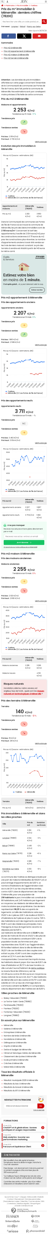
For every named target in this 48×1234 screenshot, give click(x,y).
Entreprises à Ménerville (14, 1032)
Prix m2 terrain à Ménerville (16, 58)
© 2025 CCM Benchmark (24, 1206)
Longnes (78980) (11, 1015)
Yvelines (34, 5)
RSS (42, 1201)
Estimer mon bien (37, 290)
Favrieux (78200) (11, 1008)
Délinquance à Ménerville (15, 1043)
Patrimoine (10, 5)
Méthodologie (41, 142)
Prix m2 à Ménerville (13, 48)
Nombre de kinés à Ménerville (17, 1036)
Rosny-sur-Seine (34, 26)
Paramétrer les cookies (11, 1201)
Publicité (40, 1197)
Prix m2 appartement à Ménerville (19, 51)
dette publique (37, 968)
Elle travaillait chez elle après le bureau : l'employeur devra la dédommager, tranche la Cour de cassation (22, 1162)
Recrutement (19, 1199)
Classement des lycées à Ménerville (20, 1056)
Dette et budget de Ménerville (17, 1050)
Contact (11, 1199)
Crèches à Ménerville (13, 1063)
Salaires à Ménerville (13, 1029)
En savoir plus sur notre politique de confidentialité (20, 547)
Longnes (14, 26)
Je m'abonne (22, 542)
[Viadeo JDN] (35, 1226)
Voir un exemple (38, 1110)
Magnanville (7, 861)
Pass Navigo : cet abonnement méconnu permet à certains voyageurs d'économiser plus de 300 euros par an (23, 1170)
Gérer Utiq (24, 1201)
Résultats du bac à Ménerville (17, 1084)
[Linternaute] (12, 1221)
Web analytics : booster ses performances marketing (16, 1137)
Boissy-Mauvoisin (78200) (15, 998)
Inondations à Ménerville (15, 1039)
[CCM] (35, 1216)
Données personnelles (32, 1199)
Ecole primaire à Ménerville (16, 1060)
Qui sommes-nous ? (12, 1197)
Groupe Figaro (35, 1203)
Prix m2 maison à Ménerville (16, 55)
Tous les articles (34, 1201)
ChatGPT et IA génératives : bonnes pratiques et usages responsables (20, 1128)
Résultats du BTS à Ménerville (17, 1090)
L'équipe (23, 1197)
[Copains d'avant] (12, 1226)
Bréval (22, 26)
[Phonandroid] (35, 1231)
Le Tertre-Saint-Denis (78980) (18, 1001)
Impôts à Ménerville (13, 1046)
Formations (11, 1121)
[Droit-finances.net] (35, 1221)
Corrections (12, 1203)
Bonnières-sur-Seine (10, 869)
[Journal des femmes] (12, 1216)
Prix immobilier (22, 5)
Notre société (32, 1197)
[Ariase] (12, 1231)
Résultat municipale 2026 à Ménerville (21, 1080)
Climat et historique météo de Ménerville (22, 1053)
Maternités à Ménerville (14, 1067)
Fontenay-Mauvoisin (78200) (17, 1012)
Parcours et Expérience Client (17, 1146)
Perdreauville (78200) (14, 1005)
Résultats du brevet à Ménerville (18, 1087)
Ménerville (8, 1025)
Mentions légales (23, 1203)
